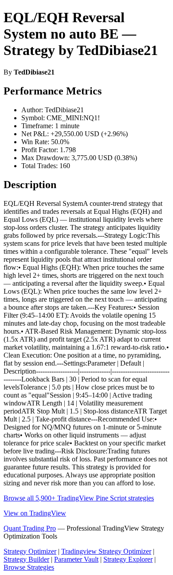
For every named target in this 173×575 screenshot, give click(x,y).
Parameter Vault (76, 559)
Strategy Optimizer (30, 551)
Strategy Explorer (128, 559)
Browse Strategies (29, 567)
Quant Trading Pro (30, 528)
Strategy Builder (26, 559)
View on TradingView (35, 513)
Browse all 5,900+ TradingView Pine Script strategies (79, 498)
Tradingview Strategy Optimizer (106, 551)
